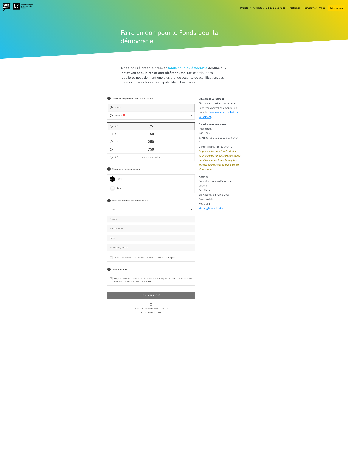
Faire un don (336, 8)
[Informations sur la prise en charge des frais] (189, 187)
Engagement (100, 414)
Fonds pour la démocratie (147, 414)
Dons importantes (143, 422)
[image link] (18, 6)
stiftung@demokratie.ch (212, 138)
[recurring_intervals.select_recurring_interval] (191, 38)
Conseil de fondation (104, 418)
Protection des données (163, 458)
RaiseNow (163, 218)
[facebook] (224, 411)
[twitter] (231, 411)
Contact (98, 422)
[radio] (121, 91)
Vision (97, 410)
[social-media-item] (238, 411)
